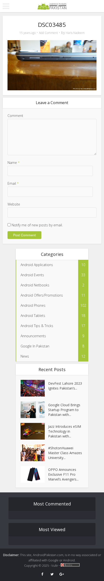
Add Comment (48, 33)
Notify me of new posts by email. (37, 225)
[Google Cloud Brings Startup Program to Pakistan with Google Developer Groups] (34, 409)
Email (13, 183)
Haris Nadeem (75, 33)
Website (13, 204)
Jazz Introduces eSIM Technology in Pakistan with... (64, 431)
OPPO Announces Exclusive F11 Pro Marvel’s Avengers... (63, 474)
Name (13, 162)
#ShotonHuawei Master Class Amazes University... (65, 453)
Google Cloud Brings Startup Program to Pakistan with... (64, 410)
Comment (15, 115)
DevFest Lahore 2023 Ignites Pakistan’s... (65, 385)
